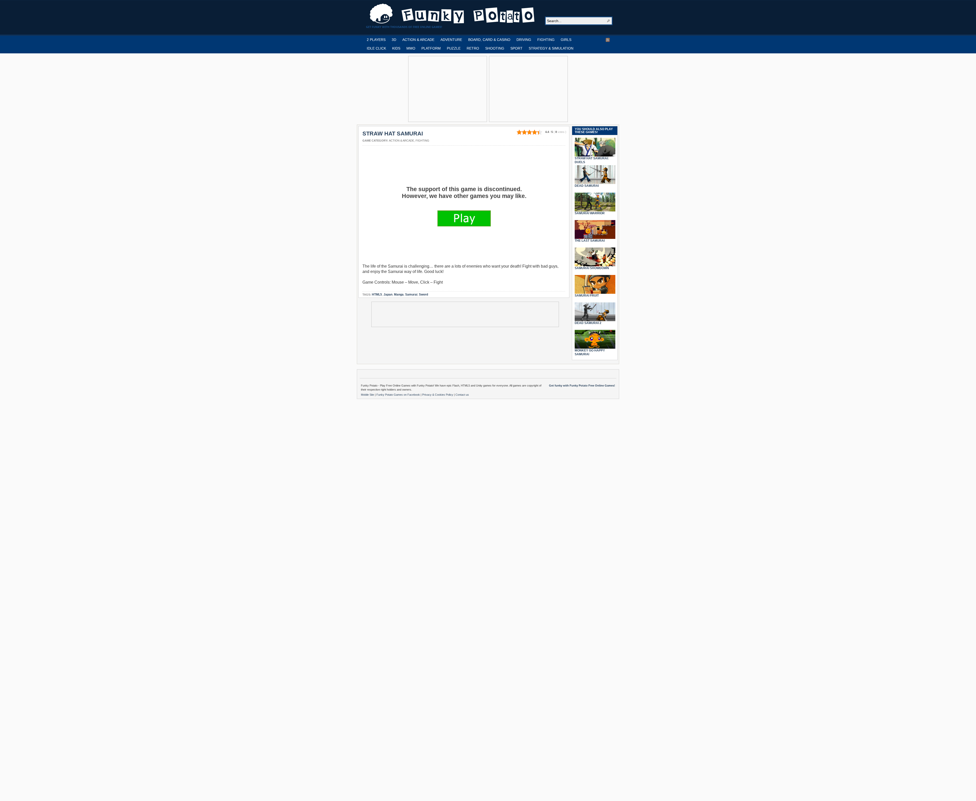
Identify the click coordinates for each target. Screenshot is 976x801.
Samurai (411, 294)
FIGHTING (546, 40)
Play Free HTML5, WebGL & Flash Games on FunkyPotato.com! (452, 14)
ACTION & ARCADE (418, 40)
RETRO (473, 48)
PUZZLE (454, 48)
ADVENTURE (451, 40)
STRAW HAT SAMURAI (392, 133)
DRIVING (523, 40)
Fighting (422, 140)
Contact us (462, 394)
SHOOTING (494, 48)
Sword (423, 294)
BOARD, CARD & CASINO (489, 40)
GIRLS (566, 40)
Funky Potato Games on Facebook (398, 394)
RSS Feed (608, 40)
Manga (399, 294)
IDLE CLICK (376, 48)
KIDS (396, 48)
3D (394, 40)
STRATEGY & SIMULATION (551, 48)
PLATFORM (431, 48)
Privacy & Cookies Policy (438, 394)
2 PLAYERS (376, 40)
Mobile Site (368, 394)
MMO (410, 48)
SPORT (516, 48)
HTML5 (377, 294)
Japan (388, 294)
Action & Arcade (401, 140)
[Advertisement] (447, 89)
